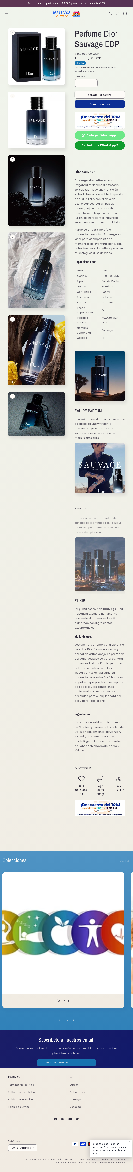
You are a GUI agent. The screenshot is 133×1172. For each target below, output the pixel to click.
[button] (6, 13)
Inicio (73, 1077)
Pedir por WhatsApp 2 (102, 145)
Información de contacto (112, 1162)
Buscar (74, 1084)
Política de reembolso (21, 1092)
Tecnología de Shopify (62, 1159)
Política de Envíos (19, 1106)
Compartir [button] (84, 767)
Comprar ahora (99, 104)
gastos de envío (88, 67)
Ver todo (125, 861)
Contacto (76, 1106)
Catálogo (75, 1099)
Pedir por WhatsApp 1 (102, 135)
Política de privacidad (113, 1159)
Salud (61, 1001)
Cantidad (80, 76)
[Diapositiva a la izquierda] (59, 1020)
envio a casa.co (42, 1159)
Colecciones (77, 1092)
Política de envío (88, 1162)
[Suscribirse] (92, 1062)
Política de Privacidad (21, 1099)
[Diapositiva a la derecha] (73, 1020)
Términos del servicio (21, 1084)
